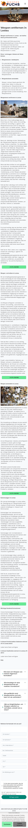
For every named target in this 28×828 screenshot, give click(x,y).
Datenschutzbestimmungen (10, 786)
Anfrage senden (14, 797)
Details (23, 821)
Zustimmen (7, 824)
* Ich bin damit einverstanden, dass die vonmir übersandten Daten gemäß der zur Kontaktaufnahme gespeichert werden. (13, 786)
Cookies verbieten (20, 824)
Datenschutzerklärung (14, 813)
